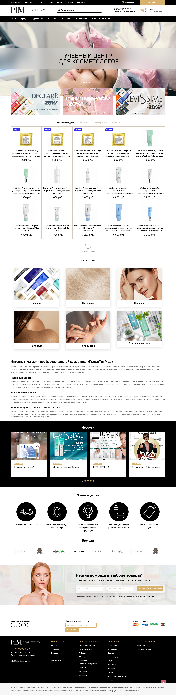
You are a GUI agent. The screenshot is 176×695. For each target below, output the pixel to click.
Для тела (65, 19)
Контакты (81, 2)
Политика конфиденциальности (23, 655)
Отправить (72, 630)
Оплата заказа (142, 645)
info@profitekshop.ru (20, 661)
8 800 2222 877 (122, 9)
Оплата (39, 2)
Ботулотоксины (85, 649)
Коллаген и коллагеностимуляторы (88, 662)
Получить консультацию (150, 588)
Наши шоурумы (114, 657)
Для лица (52, 19)
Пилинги (82, 667)
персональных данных (148, 596)
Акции (59, 2)
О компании (15, 2)
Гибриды (82, 653)
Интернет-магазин (146, 641)
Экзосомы (83, 675)
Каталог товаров (59, 641)
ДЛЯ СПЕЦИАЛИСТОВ (102, 19)
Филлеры (83, 671)
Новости (49, 2)
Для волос (38, 19)
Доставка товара (144, 649)
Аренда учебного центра (117, 676)
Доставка (28, 2)
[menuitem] (13, 18)
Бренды (24, 19)
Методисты (112, 649)
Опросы (111, 680)
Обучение (69, 2)
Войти (154, 2)
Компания (113, 641)
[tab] (65, 123)
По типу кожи (81, 19)
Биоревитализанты (87, 645)
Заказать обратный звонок (124, 11)
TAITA (13, 19)
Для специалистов (89, 641)
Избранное (129, 2)
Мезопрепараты (85, 657)
